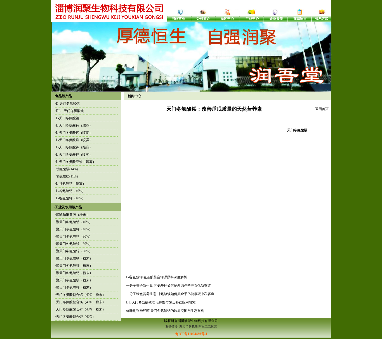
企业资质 (276, 18)
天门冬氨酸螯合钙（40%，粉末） (81, 295)
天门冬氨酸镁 (297, 130)
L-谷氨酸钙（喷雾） (71, 184)
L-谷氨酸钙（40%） (70, 191)
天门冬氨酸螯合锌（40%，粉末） (81, 309)
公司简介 (203, 18)
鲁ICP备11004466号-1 (191, 334)
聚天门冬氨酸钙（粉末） (74, 273)
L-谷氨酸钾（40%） (70, 198)
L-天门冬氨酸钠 (67, 118)
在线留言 (300, 18)
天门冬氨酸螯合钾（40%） (76, 317)
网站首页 (178, 18)
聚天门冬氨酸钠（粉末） (74, 258)
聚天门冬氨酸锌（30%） (74, 251)
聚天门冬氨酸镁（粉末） (74, 280)
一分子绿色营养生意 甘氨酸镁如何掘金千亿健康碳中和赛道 (170, 294)
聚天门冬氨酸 (188, 326)
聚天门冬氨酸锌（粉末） (74, 287)
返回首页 (322, 109)
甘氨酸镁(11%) (67, 176)
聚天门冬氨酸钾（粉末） (74, 266)
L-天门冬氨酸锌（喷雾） (74, 154)
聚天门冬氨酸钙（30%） (74, 237)
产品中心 (252, 18)
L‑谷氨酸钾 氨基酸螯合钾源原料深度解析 (156, 277)
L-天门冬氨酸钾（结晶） (74, 147)
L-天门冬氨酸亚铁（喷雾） (76, 162)
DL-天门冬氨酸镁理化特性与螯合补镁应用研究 (160, 302)
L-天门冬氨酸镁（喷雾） (74, 140)
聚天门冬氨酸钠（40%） (74, 222)
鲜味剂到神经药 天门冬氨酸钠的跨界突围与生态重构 (165, 311)
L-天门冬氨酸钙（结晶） (74, 125)
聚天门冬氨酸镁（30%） (74, 244)
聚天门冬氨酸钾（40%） (74, 229)
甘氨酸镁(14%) (67, 169)
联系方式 (321, 18)
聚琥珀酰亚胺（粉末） (72, 215)
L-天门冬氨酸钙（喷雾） (74, 133)
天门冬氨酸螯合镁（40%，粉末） (81, 302)
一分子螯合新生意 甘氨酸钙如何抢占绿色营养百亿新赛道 (168, 285)
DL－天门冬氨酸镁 (70, 111)
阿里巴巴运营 (208, 326)
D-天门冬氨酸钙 (68, 104)
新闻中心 (227, 18)
